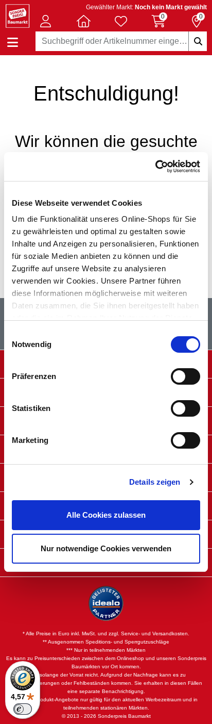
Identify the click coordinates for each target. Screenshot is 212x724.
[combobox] (121, 41)
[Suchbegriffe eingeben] (197, 41)
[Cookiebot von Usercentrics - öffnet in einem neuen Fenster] (155, 166)
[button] (46, 21)
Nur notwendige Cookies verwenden (106, 548)
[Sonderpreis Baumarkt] (17, 15)
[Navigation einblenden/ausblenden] (12, 42)
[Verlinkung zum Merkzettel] (121, 21)
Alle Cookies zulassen (106, 515)
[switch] (185, 376)
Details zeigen (154, 482)
